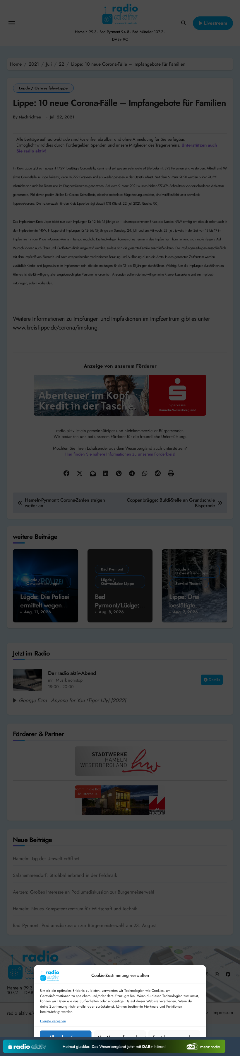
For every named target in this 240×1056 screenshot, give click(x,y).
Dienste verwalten (53, 1021)
